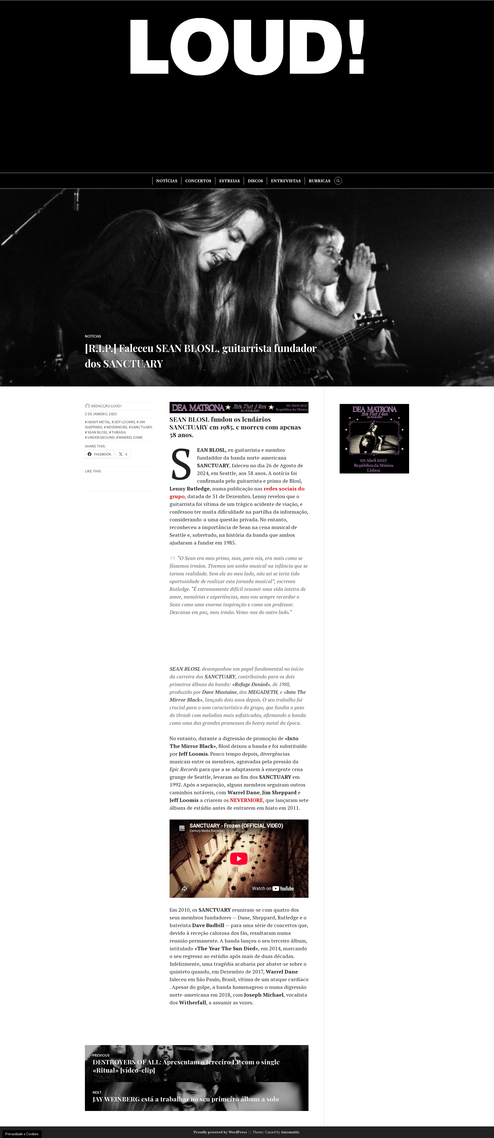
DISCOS (255, 181)
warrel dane (131, 437)
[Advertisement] (247, 129)
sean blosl (97, 432)
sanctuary (141, 427)
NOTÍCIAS (166, 181)
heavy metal (98, 422)
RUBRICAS (319, 181)
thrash (118, 432)
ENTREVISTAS (286, 181)
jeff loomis (124, 422)
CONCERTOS (198, 181)
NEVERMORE (246, 800)
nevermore (117, 427)
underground (101, 437)
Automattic (290, 1132)
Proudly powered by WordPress (220, 1132)
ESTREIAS (229, 181)
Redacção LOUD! (106, 406)
